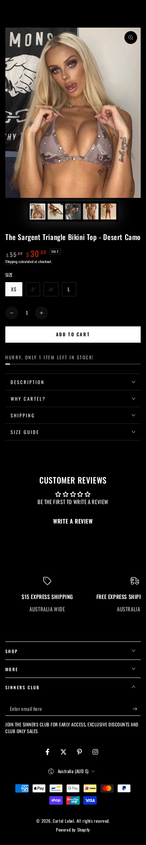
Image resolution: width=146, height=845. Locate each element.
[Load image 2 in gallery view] (55, 211)
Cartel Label (63, 821)
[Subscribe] (137, 708)
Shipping (11, 261)
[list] (73, 594)
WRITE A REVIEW (72, 521)
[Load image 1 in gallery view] (37, 211)
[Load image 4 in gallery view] (91, 211)
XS (16, 290)
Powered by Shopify (73, 830)
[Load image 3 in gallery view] (73, 211)
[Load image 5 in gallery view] (108, 211)
